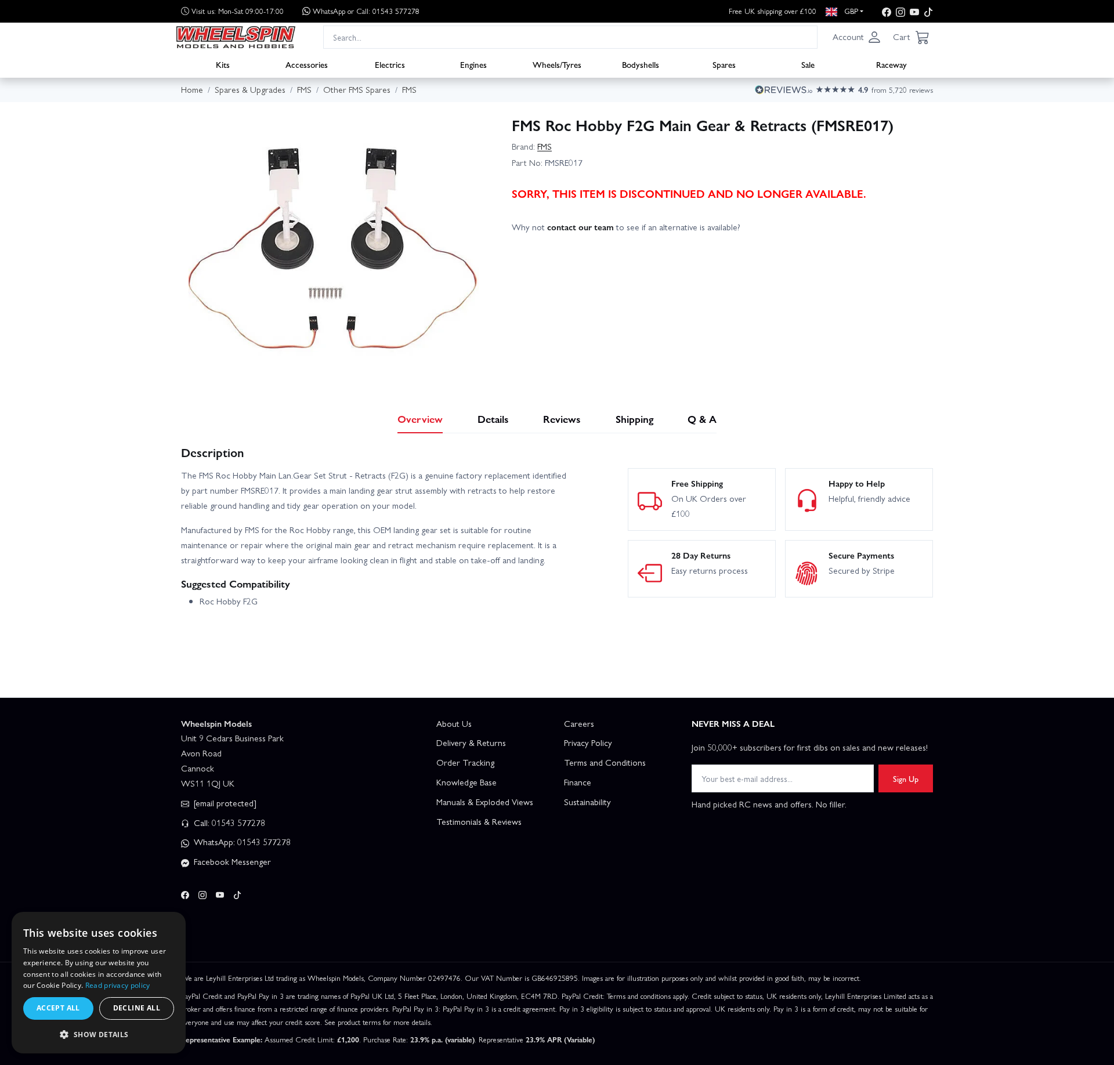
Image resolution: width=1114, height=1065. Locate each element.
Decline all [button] (136, 1008)
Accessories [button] (306, 64)
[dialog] (99, 982)
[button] (857, 37)
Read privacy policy (117, 985)
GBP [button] (850, 10)
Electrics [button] (390, 64)
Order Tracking (465, 762)
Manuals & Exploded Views (484, 801)
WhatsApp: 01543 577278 (241, 841)
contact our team (580, 226)
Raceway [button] (891, 64)
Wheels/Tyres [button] (557, 64)
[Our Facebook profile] (886, 11)
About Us (454, 723)
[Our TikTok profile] (928, 11)
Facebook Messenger (231, 861)
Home (192, 89)
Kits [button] (223, 64)
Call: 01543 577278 (228, 822)
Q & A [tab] (702, 418)
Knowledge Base (466, 782)
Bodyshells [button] (640, 64)
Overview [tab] (420, 418)
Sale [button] (808, 64)
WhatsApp (366, 10)
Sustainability (587, 801)
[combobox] (570, 37)
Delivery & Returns (471, 742)
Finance (577, 782)
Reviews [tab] (562, 418)
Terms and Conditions (605, 762)
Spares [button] (724, 64)
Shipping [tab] (634, 418)
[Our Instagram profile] (900, 11)
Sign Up (905, 778)
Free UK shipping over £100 (772, 10)
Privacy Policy (588, 742)
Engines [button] (473, 64)
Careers (579, 723)
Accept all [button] (58, 1008)
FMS (544, 146)
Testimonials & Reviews (479, 821)
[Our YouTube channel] (914, 11)
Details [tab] (493, 418)
